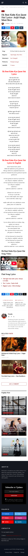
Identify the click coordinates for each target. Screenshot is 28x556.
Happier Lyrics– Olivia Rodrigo (11, 286)
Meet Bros (19, 55)
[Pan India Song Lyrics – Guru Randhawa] (14, 367)
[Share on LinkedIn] (17, 27)
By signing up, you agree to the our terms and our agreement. (14, 500)
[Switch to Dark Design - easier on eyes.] (23, 2)
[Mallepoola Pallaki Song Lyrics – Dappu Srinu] (14, 344)
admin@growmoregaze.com (13, 535)
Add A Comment (14, 384)
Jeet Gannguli (13, 58)
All (3, 11)
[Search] (26, 2)
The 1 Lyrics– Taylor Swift (10, 283)
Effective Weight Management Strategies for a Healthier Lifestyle (13, 450)
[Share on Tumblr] (21, 27)
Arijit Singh (13, 55)
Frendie (7, 23)
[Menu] (2, 2)
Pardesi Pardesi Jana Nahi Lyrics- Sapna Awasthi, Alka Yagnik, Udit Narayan (7, 305)
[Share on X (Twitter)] (8, 27)
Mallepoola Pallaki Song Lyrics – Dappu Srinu (13, 354)
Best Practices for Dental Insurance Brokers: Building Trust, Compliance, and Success (14, 429)
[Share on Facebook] (3, 27)
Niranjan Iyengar (14, 62)
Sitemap (22, 552)
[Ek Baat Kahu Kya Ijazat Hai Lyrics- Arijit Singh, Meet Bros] (14, 39)
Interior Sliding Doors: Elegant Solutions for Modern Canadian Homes (14, 408)
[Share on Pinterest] (12, 27)
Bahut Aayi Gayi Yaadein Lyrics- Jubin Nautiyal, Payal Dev (20, 304)
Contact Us (16, 552)
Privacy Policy (14, 501)
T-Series (12, 65)
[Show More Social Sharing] (25, 27)
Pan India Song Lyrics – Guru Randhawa (13, 376)
